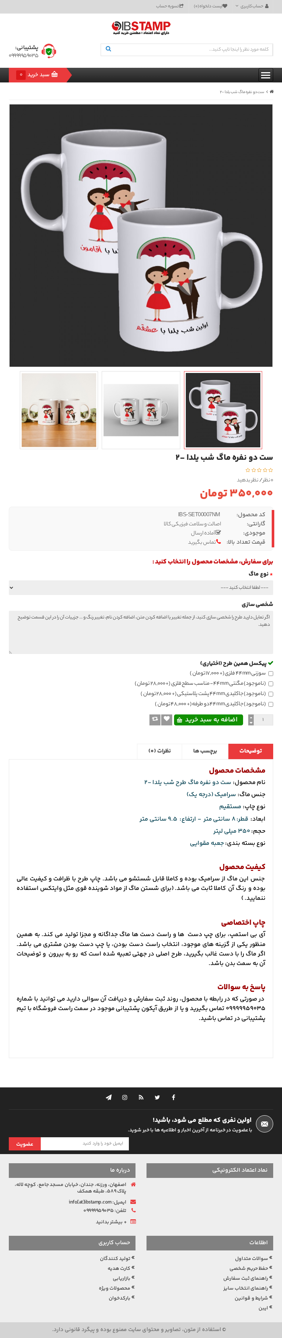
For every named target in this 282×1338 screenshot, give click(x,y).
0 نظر (268, 481)
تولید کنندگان (115, 1259)
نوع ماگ (258, 574)
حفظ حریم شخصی (248, 1269)
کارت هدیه (119, 1269)
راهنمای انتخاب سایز (245, 1289)
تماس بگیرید (202, 543)
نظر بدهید (248, 481)
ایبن (263, 1308)
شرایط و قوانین (251, 1298)
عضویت (24, 1144)
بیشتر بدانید (109, 1222)
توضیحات (250, 751)
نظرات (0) (159, 751)
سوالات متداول (251, 1259)
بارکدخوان (119, 1298)
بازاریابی (121, 1279)
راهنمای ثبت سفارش (245, 1279)
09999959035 (24, 56)
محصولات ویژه (115, 1289)
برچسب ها (205, 751)
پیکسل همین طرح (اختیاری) (234, 663)
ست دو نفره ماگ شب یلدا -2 (242, 92)
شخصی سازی (258, 604)
